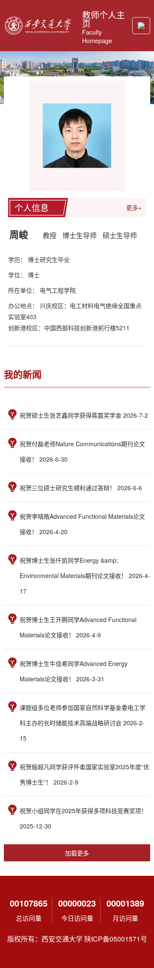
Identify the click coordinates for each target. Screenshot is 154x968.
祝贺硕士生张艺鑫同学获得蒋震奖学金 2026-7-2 (84, 415)
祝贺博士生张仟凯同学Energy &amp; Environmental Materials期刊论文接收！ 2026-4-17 (85, 575)
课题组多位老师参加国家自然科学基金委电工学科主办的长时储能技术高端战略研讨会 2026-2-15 (82, 722)
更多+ (134, 207)
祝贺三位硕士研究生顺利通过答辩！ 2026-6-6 (81, 487)
